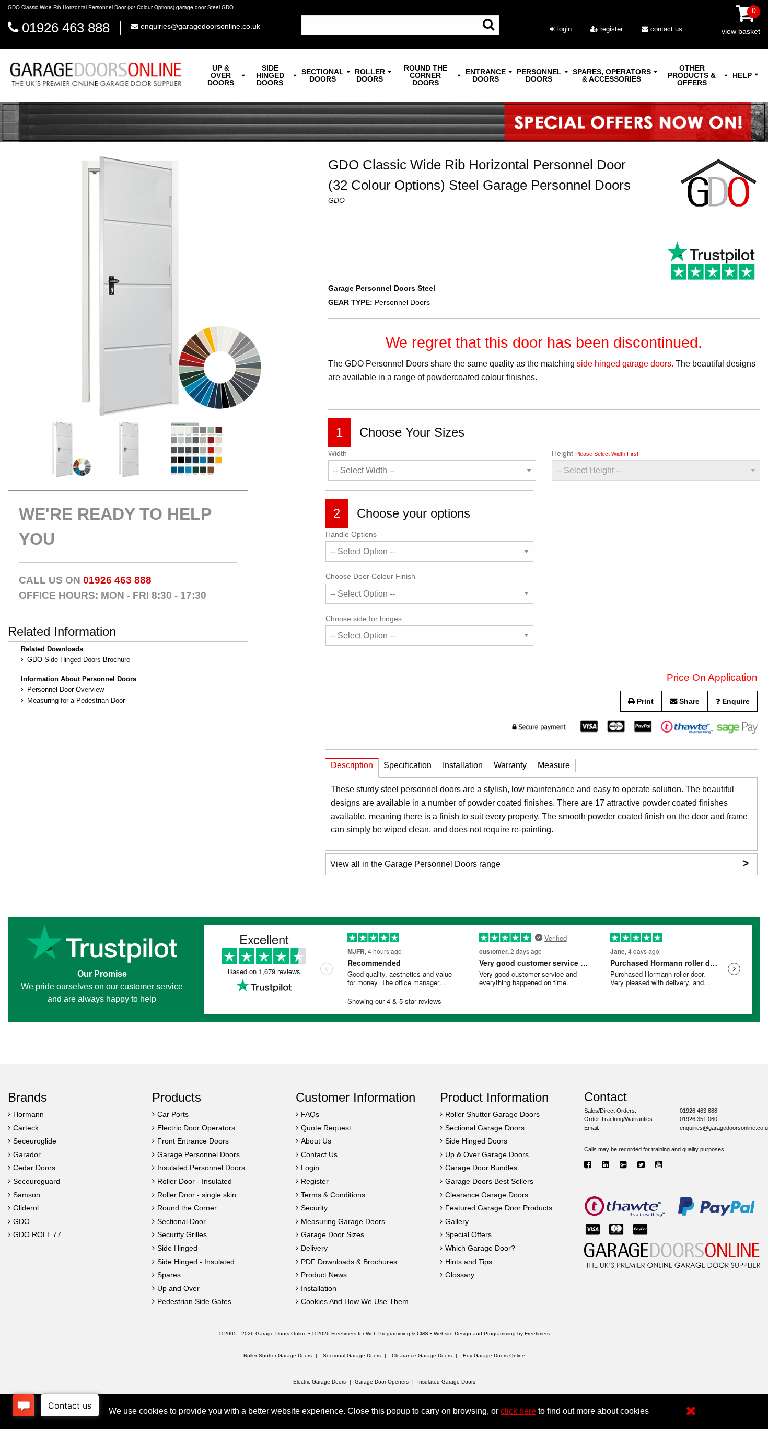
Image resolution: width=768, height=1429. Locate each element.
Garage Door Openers (382, 1382)
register (610, 29)
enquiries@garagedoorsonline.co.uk (199, 26)
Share (688, 701)
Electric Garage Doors (319, 1382)
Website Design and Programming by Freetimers (492, 1333)
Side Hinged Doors (270, 75)
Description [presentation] (352, 765)
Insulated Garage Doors (446, 1382)
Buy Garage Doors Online (494, 1355)
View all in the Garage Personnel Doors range (539, 863)
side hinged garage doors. (625, 363)
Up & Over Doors (220, 75)
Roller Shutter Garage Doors (277, 1355)
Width (337, 453)
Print (644, 701)
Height (596, 453)
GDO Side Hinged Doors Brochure (78, 660)
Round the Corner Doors (425, 75)
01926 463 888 (66, 28)
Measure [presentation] (554, 765)
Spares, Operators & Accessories (612, 75)
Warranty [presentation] (510, 765)
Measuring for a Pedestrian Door (76, 700)
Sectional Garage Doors (352, 1355)
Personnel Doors (539, 75)
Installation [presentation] (463, 765)
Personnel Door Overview (65, 689)
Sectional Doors (322, 75)
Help (742, 75)
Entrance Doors (486, 75)
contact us (665, 29)
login (563, 29)
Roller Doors (370, 75)
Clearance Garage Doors (422, 1355)
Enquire (735, 701)
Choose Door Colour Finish (370, 576)
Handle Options (351, 534)
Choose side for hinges (363, 618)
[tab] (352, 768)
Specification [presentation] (407, 765)
